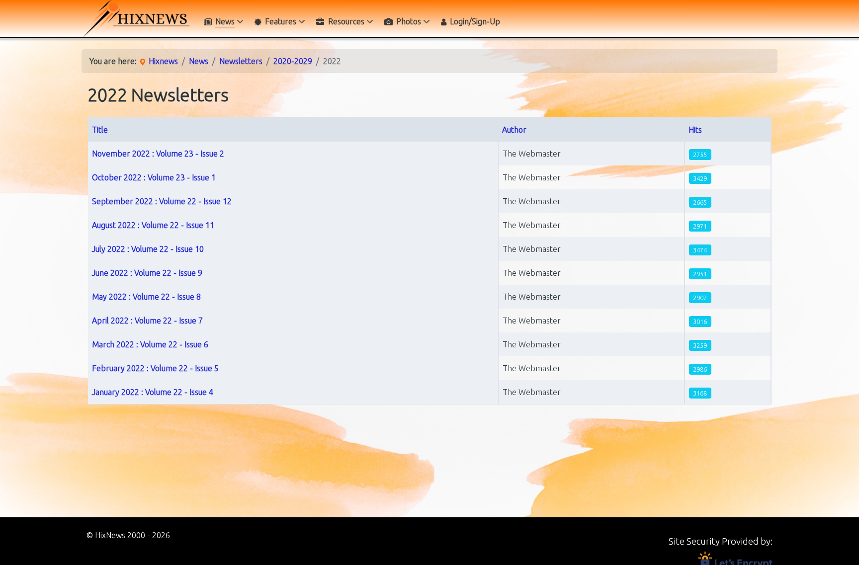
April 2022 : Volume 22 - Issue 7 (147, 320)
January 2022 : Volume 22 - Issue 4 (152, 392)
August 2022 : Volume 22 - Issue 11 (153, 225)
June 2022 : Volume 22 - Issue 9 (147, 272)
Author (514, 129)
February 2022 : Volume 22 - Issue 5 (155, 368)
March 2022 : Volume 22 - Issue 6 (150, 344)
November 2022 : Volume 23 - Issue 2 (158, 153)
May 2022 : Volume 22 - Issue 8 (146, 296)
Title (100, 129)
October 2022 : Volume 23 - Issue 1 (154, 177)
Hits (695, 129)
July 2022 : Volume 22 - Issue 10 (148, 248)
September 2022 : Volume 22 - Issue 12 (162, 201)
